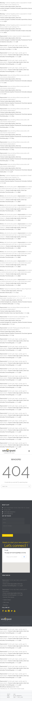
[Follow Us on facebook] (3, 611)
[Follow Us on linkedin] (6, 611)
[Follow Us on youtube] (14, 611)
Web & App (6, 602)
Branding (5, 605)
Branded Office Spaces (8, 597)
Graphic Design (7, 599)
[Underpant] (6, 619)
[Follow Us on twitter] (12, 611)
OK (24, 556)
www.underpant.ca (8, 513)
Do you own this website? (12, 556)
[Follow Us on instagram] (9, 611)
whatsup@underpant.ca (9, 511)
